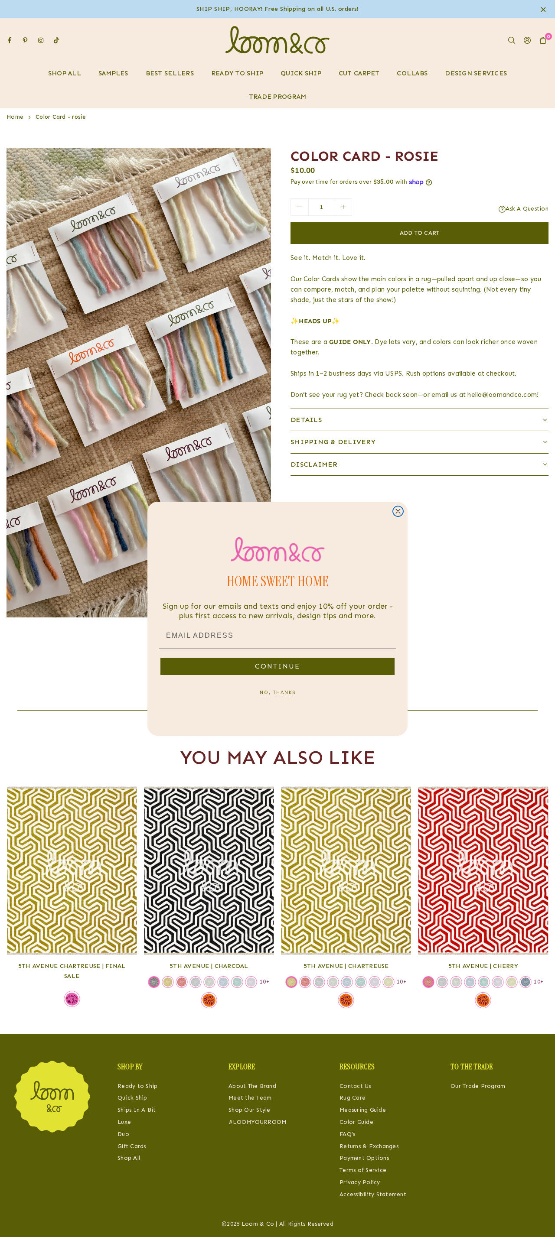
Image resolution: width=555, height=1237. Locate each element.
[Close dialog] (398, 511)
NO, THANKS (278, 692)
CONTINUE (277, 666)
